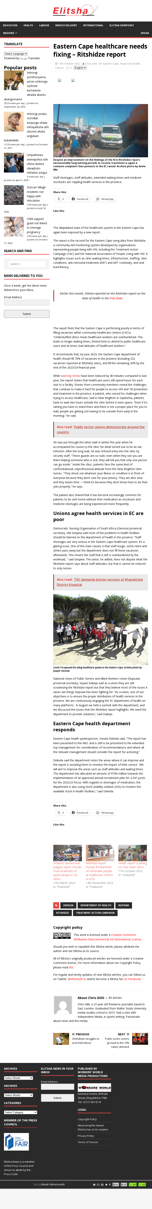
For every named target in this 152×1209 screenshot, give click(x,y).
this (71, 967)
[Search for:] (26, 264)
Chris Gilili (91, 63)
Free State (116, 298)
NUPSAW (123, 905)
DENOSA (68, 905)
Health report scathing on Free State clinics (132, 865)
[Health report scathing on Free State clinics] (132, 853)
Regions (8, 33)
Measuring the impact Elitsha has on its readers (93, 1127)
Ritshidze (62, 912)
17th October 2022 (69, 63)
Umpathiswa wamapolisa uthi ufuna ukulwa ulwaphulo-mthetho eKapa (37, 163)
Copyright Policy (87, 1119)
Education (10, 25)
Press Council (20, 1166)
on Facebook (132, 979)
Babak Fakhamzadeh (53, 1184)
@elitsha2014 (76, 979)
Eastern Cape (111, 63)
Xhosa (145, 33)
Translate (34, 58)
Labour (44, 25)
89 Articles (115, 998)
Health (28, 25)
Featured (125, 63)
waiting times (70, 376)
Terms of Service (88, 1142)
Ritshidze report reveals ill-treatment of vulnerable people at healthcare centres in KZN (99, 871)
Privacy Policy (86, 1136)
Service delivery (66, 25)
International (93, 25)
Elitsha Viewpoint (121, 25)
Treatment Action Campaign (95, 912)
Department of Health (96, 905)
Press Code (11, 1174)
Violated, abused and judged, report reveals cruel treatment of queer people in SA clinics (67, 871)
